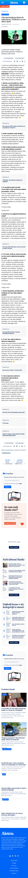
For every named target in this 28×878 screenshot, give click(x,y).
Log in (18, 542)
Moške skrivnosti (6, 453)
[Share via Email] (22, 61)
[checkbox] (4, 483)
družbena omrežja (7, 749)
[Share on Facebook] (14, 61)
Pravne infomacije (14, 868)
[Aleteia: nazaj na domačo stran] (14, 2)
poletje (4, 724)
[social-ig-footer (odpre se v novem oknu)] (18, 856)
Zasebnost (14, 873)
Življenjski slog (4, 11)
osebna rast (5, 799)
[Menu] (4, 2)
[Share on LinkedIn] (17, 61)
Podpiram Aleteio (9, 523)
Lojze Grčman (16, 24)
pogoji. (20, 483)
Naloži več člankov (14, 595)
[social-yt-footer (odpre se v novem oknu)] (10, 856)
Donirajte (14, 863)
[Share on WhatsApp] (24, 61)
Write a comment (14, 547)
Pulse (13, 222)
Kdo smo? (14, 865)
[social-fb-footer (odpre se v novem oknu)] (12, 856)
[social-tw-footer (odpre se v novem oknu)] (15, 856)
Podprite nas (4, 6)
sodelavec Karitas (7, 71)
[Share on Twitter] (19, 61)
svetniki (4, 694)
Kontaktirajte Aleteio (14, 870)
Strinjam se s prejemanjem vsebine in (13, 483)
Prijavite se (7, 487)
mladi (4, 774)
